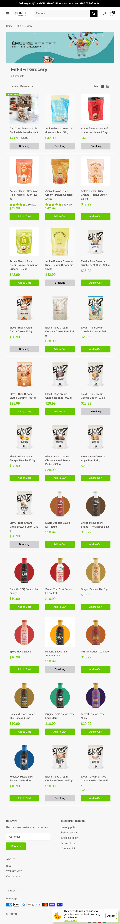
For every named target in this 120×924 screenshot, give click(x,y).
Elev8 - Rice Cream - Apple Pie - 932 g (93, 458)
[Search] (94, 13)
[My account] (104, 13)
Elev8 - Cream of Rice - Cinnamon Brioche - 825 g (94, 780)
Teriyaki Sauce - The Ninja (93, 716)
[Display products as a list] (107, 86)
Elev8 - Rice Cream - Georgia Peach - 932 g (22, 458)
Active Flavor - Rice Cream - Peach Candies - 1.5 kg (59, 195)
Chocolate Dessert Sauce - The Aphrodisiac (95, 524)
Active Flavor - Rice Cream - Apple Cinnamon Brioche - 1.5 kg (24, 265)
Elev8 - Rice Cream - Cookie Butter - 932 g (93, 396)
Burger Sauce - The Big (94, 589)
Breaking (24, 146)
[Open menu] (7, 13)
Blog (8, 865)
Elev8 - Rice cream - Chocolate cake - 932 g (58, 396)
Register (16, 846)
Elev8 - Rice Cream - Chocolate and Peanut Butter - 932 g (58, 460)
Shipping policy (70, 837)
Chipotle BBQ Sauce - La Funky (24, 591)
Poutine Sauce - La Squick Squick (56, 653)
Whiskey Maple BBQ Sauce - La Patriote (21, 778)
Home (9, 26)
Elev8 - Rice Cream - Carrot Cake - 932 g (21, 329)
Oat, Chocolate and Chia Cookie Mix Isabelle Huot (24, 130)
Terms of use (68, 843)
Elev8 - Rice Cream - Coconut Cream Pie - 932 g (59, 331)
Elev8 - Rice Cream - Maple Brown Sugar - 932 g (24, 526)
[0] (111, 13)
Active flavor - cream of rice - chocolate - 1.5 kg (94, 130)
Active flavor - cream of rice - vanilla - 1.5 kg (58, 130)
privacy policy (69, 827)
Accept (111, 915)
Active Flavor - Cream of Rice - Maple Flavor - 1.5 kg (24, 195)
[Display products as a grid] (102, 86)
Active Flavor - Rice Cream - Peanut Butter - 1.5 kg (94, 195)
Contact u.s (13, 876)
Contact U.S (68, 848)
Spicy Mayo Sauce (20, 651)
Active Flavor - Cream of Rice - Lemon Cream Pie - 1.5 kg (60, 265)
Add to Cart (24, 216)
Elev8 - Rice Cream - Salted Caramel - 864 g (23, 396)
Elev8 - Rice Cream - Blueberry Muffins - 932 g (95, 263)
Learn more (70, 920)
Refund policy (69, 832)
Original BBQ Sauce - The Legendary (60, 716)
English (11, 890)
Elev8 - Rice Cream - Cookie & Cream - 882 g (94, 329)
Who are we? (14, 870)
